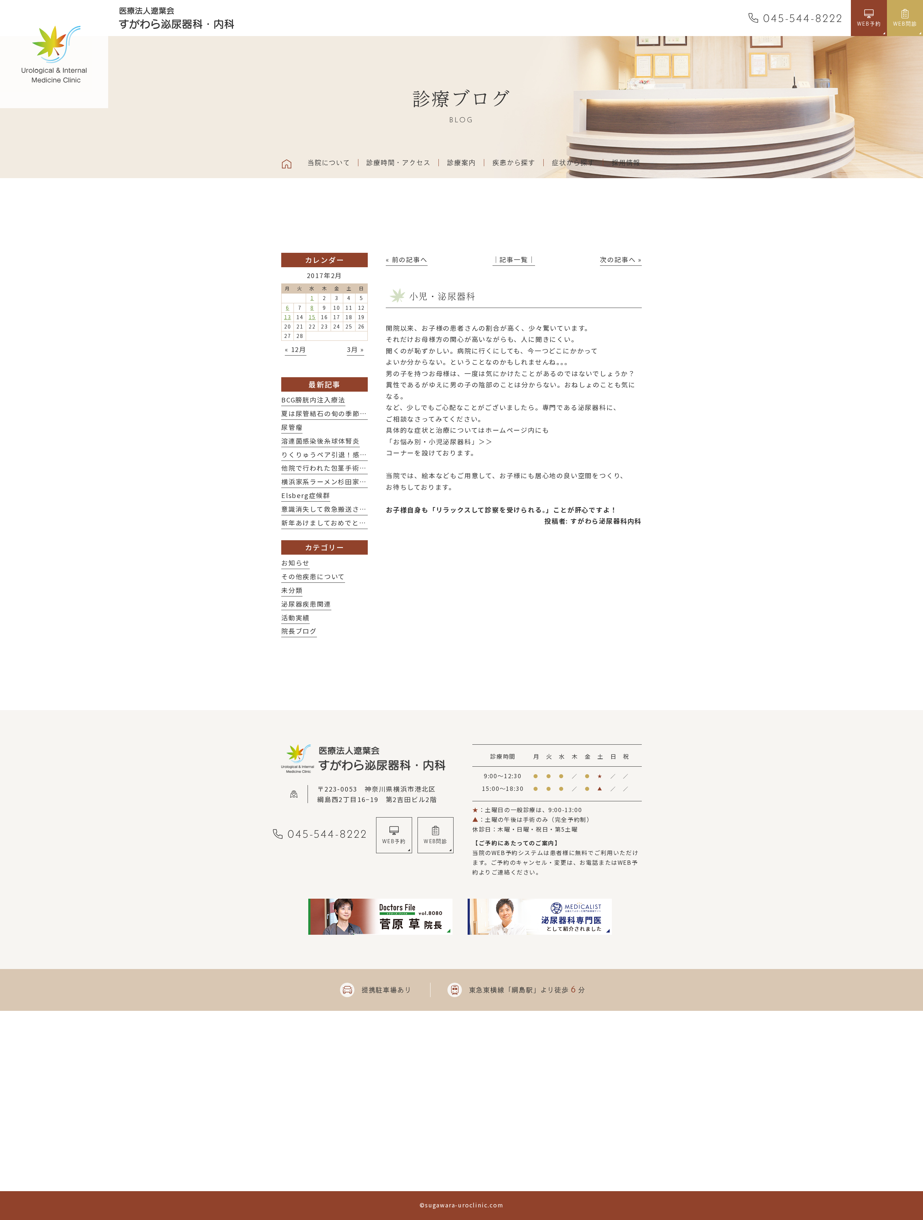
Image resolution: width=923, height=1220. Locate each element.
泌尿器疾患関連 (306, 603)
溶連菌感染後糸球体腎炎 (320, 440)
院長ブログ (299, 630)
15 (312, 317)
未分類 (291, 590)
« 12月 (295, 349)
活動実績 (295, 617)
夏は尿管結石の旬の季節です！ (331, 413)
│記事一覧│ (514, 259)
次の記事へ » (621, 259)
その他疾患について (313, 576)
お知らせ (295, 562)
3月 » (355, 349)
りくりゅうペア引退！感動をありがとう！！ (352, 454)
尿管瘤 (291, 427)
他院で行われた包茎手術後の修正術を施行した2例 (361, 467)
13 (287, 317)
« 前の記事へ (407, 259)
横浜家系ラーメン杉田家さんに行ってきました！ (359, 481)
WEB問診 (435, 841)
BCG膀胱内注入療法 (313, 399)
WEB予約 (394, 841)
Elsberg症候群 (305, 495)
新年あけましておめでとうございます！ (345, 522)
